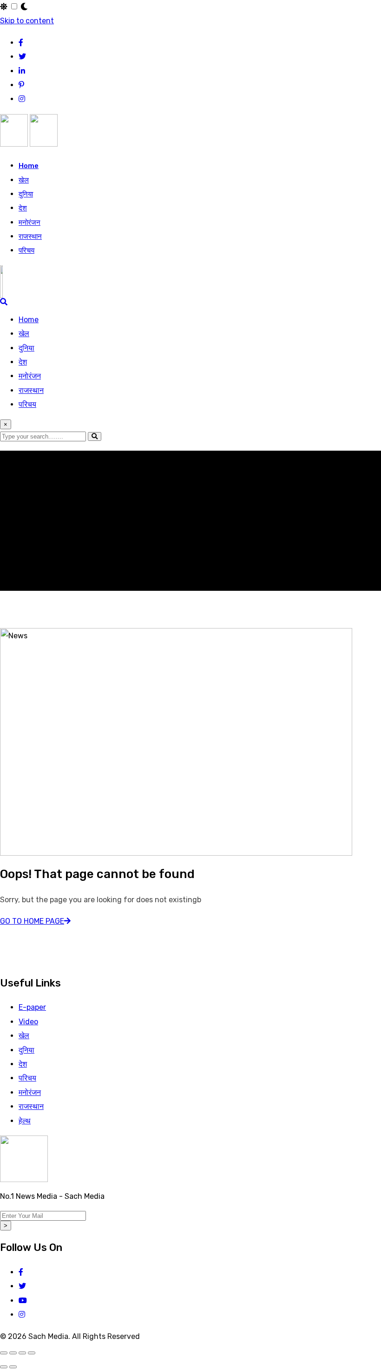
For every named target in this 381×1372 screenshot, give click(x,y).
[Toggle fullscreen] (13, 1353)
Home (29, 166)
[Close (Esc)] (31, 1353)
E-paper (32, 1007)
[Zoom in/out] (3, 1353)
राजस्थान (30, 236)
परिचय (26, 250)
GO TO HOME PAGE (32, 921)
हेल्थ (25, 1120)
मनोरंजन (29, 222)
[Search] (3, 301)
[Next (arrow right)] (13, 1366)
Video (28, 1021)
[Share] (22, 1353)
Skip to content (27, 20)
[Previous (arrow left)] (3, 1366)
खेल (24, 180)
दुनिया (26, 194)
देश (23, 208)
